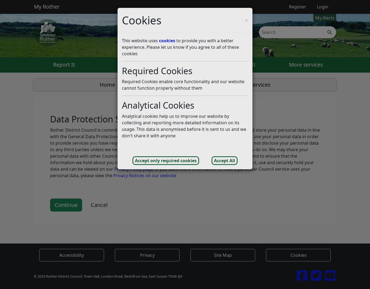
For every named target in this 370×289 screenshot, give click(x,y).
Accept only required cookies (166, 161)
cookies (167, 41)
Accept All (224, 161)
